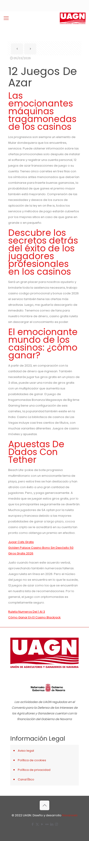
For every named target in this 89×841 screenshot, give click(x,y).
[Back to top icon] (44, 805)
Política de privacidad (34, 770)
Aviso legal (26, 750)
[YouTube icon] (42, 824)
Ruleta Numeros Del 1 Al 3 (26, 611)
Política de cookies (32, 760)
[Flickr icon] (47, 824)
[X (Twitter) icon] (37, 824)
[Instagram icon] (56, 824)
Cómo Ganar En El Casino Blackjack (34, 617)
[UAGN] (73, 18)
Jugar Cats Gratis (21, 542)
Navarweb (70, 815)
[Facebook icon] (32, 824)
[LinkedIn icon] (51, 824)
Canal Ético (26, 779)
